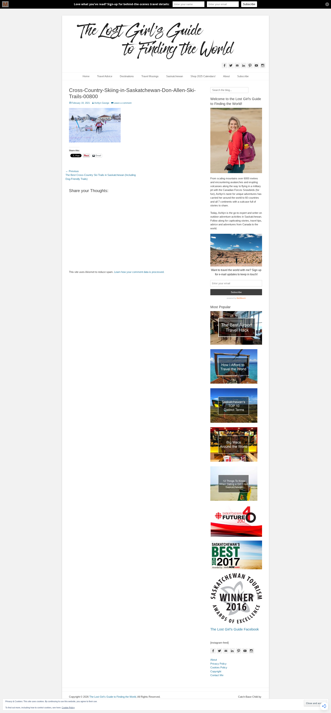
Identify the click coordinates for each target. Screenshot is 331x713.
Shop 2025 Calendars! (202, 76)
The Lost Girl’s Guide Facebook (234, 629)
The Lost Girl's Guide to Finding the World (112, 696)
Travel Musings (150, 76)
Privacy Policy (218, 663)
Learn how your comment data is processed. (139, 271)
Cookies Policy (218, 667)
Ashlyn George (101, 103)
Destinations (127, 76)
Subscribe (243, 76)
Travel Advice (104, 76)
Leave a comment (123, 103)
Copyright (215, 671)
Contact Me (216, 675)
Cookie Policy (68, 707)
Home (86, 76)
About (226, 76)
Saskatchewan (174, 76)
